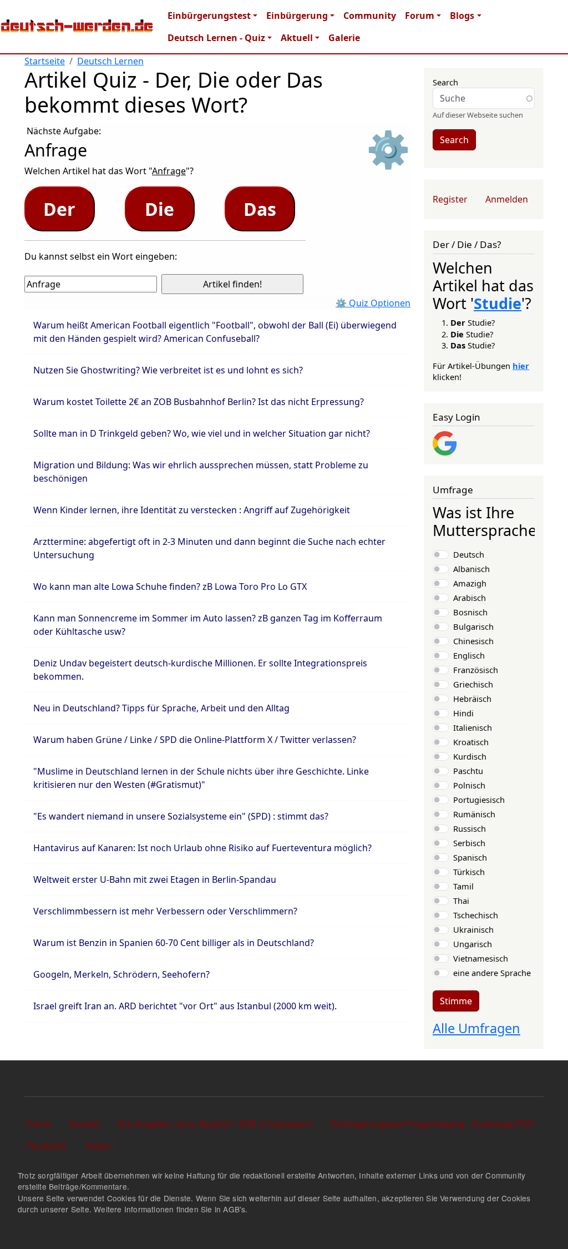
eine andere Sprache (492, 972)
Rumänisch (474, 814)
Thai (461, 900)
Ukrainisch (473, 929)
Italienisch (472, 727)
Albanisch (471, 568)
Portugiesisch (479, 799)
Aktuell (297, 38)
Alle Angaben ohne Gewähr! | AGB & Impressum (214, 1123)
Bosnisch (470, 612)
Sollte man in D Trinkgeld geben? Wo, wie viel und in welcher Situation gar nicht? (201, 433)
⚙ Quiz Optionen (373, 303)
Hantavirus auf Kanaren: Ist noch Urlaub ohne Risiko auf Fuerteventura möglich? (202, 848)
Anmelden (506, 199)
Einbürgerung (297, 15)
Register (450, 199)
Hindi (463, 713)
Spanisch (470, 857)
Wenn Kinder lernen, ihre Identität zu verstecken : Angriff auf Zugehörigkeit (191, 510)
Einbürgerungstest (209, 15)
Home (39, 1123)
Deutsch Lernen (110, 61)
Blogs (462, 15)
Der (59, 209)
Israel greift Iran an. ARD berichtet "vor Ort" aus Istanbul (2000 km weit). (185, 1006)
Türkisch (469, 871)
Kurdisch (469, 756)
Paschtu (468, 770)
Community (369, 15)
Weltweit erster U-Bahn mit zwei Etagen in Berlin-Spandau (154, 879)
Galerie (344, 38)
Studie (497, 303)
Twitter (97, 1145)
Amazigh (469, 583)
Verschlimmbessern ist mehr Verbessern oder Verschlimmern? (165, 911)
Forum (419, 15)
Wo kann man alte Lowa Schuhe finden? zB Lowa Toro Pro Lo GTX (170, 586)
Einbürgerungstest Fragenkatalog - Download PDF (432, 1123)
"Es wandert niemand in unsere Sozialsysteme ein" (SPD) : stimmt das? (180, 816)
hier (521, 365)
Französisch (475, 669)
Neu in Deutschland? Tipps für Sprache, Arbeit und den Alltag (161, 708)
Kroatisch (471, 741)
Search (445, 82)
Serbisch (469, 842)
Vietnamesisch (480, 958)
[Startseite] (77, 27)
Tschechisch (475, 915)
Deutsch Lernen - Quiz (216, 38)
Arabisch (469, 597)
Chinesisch (473, 640)
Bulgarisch (473, 626)
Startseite (44, 61)
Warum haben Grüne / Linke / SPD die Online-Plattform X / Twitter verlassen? (194, 740)
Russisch (469, 828)
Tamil (463, 886)
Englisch (469, 655)
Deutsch (468, 554)
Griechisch (473, 684)
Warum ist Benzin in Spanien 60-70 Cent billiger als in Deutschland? (173, 943)
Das (260, 209)
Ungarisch (472, 943)
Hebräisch (472, 698)
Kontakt (84, 1123)
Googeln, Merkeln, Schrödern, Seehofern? (121, 974)
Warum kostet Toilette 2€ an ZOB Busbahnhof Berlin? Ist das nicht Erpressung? (198, 402)
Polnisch (469, 785)
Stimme (456, 1001)
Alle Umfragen (476, 1028)
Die (159, 209)
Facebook (47, 1145)
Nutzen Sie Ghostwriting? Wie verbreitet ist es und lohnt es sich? (168, 370)
